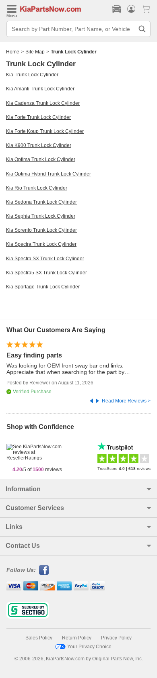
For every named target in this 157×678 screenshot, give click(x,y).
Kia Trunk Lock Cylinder (32, 75)
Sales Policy (38, 638)
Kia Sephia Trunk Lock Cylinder (40, 216)
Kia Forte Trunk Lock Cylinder (38, 117)
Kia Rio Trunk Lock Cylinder (36, 188)
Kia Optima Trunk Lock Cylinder (40, 159)
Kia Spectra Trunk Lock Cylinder (41, 244)
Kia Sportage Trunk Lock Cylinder (43, 287)
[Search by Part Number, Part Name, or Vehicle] (142, 29)
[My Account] (131, 9)
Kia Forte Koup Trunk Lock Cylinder (45, 131)
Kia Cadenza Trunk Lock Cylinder (43, 103)
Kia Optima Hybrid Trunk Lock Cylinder (48, 174)
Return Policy (76, 638)
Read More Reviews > (126, 401)
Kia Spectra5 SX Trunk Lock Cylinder (46, 273)
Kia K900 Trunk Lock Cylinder (38, 145)
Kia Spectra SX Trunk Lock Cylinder (45, 258)
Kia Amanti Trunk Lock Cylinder (40, 89)
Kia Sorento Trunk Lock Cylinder (41, 230)
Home (12, 52)
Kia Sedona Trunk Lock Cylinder (41, 202)
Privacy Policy (116, 638)
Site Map (35, 52)
